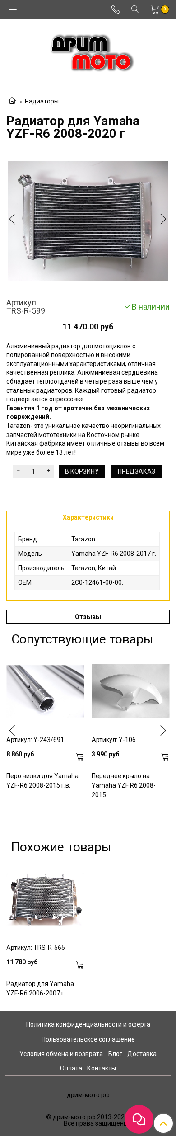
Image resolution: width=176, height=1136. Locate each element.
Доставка (142, 1053)
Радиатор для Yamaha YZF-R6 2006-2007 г (40, 988)
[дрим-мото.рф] (88, 50)
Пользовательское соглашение (88, 1039)
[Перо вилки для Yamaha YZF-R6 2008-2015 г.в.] (45, 691)
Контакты (101, 1068)
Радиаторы (42, 101)
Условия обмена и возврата (61, 1053)
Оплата (71, 1068)
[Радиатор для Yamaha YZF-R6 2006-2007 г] (45, 899)
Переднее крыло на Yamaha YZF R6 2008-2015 (124, 785)
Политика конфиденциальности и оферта (88, 1024)
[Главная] (12, 101)
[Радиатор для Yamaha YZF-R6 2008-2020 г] (88, 221)
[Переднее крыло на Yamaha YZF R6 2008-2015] (131, 691)
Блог (115, 1053)
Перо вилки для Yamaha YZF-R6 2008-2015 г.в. (42, 780)
